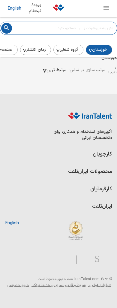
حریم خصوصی (18, 285)
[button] (54, 70)
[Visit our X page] (83, 259)
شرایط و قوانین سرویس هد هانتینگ (59, 285)
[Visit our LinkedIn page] (106, 259)
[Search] (6, 28)
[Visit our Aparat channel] (64, 259)
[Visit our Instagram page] (95, 259)
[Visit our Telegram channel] (74, 259)
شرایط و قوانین (99, 285)
